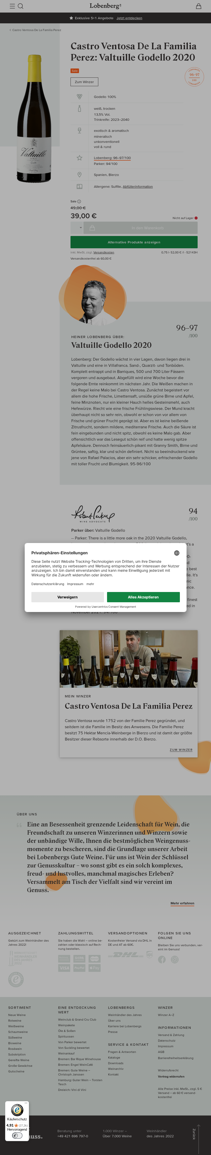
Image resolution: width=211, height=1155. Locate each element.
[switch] (17, 1135)
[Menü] (26, 1104)
